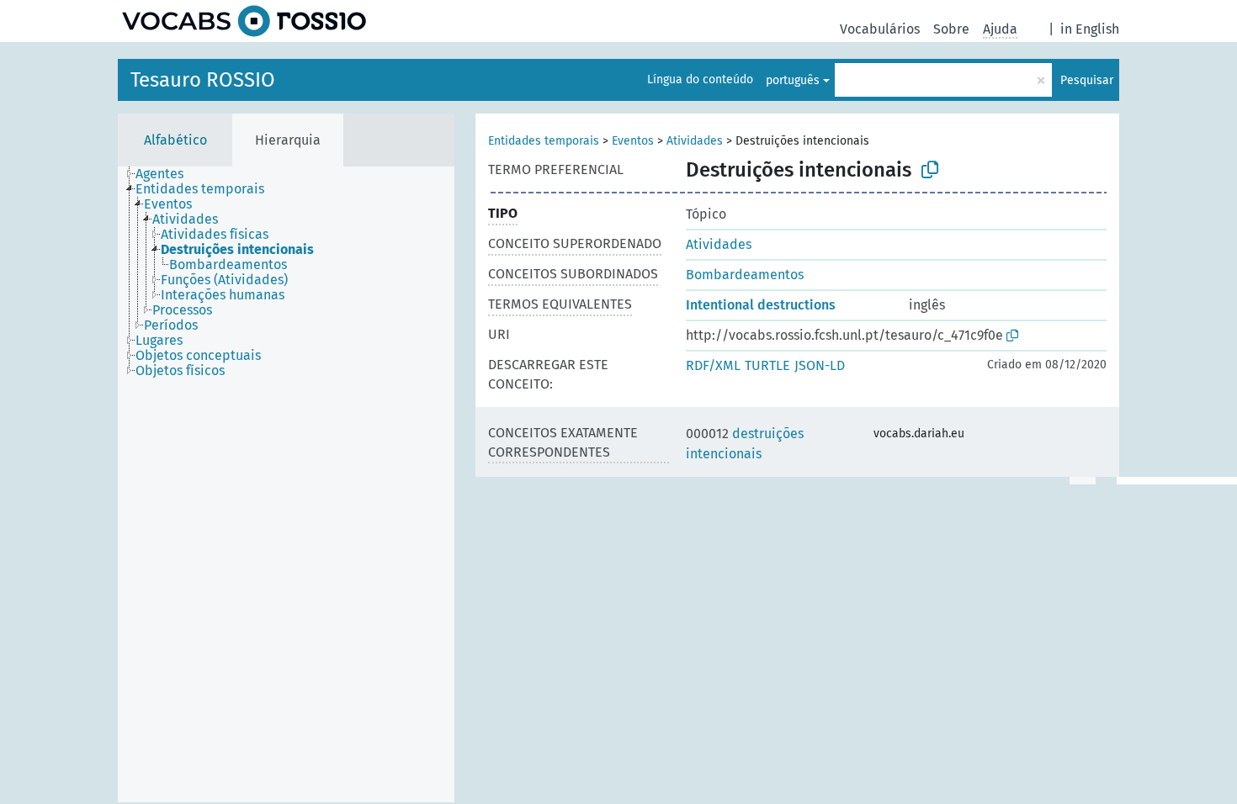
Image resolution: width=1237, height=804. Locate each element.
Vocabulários (880, 29)
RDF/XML (713, 365)
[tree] (286, 484)
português (793, 80)
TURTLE (767, 365)
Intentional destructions (761, 305)
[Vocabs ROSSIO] (244, 21)
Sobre (951, 29)
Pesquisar (1086, 80)
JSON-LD (819, 365)
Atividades (694, 141)
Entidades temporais (543, 141)
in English (1089, 29)
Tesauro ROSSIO (202, 80)
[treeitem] (167, 174)
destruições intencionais (745, 444)
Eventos (633, 141)
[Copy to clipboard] (929, 169)
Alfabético (175, 140)
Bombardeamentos (745, 275)
